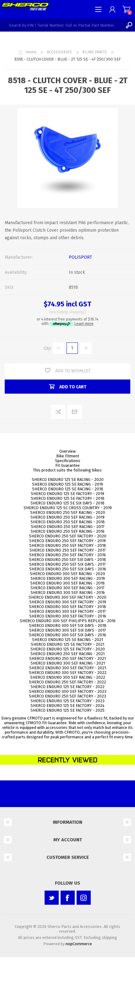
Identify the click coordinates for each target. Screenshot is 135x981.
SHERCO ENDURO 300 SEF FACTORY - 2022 (67, 672)
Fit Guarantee (67, 465)
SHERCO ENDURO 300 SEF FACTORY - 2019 (67, 602)
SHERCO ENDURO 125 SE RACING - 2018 (67, 489)
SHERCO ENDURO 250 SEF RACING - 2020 (67, 512)
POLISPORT (80, 257)
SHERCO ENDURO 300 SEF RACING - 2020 (67, 573)
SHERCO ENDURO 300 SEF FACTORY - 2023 (67, 691)
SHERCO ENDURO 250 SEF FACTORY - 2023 (67, 696)
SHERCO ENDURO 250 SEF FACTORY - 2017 (68, 550)
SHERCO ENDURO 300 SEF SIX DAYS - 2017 (67, 630)
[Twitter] (52, 898)
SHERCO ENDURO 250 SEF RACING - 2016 (67, 531)
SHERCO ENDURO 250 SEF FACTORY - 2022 (67, 682)
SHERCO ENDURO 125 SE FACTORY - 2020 (67, 649)
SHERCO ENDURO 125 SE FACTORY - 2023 (67, 700)
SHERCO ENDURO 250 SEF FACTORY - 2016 (67, 554)
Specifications (67, 460)
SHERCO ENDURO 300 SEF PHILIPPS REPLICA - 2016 (68, 620)
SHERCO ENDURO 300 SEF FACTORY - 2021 (67, 668)
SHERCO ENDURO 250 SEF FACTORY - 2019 (67, 540)
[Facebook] (68, 898)
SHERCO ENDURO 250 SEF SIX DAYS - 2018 (67, 559)
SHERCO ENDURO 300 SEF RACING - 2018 (67, 583)
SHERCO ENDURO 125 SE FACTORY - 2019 (67, 493)
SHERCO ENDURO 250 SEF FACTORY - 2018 (67, 545)
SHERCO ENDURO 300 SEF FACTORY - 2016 (67, 616)
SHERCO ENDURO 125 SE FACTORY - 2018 (68, 498)
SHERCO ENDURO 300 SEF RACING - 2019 (67, 578)
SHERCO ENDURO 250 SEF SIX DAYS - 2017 (67, 564)
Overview (67, 451)
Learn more (84, 323)
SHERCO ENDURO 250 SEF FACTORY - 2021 (67, 658)
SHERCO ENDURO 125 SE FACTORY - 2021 (67, 644)
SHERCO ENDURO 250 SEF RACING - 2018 (67, 522)
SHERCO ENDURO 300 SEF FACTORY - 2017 (67, 611)
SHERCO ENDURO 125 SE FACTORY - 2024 (67, 705)
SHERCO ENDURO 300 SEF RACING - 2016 (67, 592)
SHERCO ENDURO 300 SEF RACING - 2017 (67, 587)
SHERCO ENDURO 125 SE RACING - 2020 (68, 479)
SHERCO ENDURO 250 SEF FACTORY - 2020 (67, 536)
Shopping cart (126, 9)
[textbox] (61, 25)
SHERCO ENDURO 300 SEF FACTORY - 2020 (67, 597)
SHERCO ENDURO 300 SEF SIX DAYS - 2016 (67, 635)
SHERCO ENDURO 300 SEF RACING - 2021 (67, 663)
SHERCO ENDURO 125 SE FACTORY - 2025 (67, 710)
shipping (76, 312)
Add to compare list (58, 412)
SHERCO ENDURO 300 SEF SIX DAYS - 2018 (67, 625)
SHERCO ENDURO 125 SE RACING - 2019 (67, 484)
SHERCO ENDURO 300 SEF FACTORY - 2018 (67, 606)
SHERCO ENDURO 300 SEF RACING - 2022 (67, 677)
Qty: (47, 348)
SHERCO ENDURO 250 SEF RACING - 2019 (67, 517)
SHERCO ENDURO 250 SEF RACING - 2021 (67, 653)
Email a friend (75, 412)
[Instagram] (84, 898)
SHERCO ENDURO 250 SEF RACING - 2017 (68, 526)
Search (128, 25)
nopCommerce (79, 943)
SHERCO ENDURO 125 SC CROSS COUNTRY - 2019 (68, 507)
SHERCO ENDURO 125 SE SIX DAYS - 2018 (67, 503)
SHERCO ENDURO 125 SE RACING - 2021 (67, 639)
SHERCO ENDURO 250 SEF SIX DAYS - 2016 (67, 569)
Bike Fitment (67, 456)
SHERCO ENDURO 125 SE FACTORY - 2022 (67, 686)
